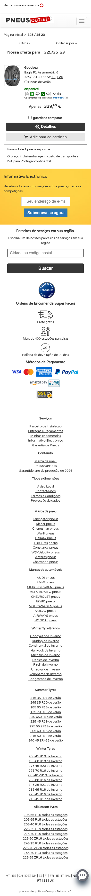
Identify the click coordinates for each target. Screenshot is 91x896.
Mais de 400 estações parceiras (45, 339)
